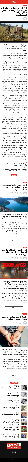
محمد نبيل (18, 18)
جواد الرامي (18, 193)
